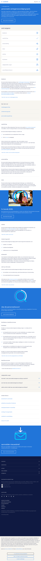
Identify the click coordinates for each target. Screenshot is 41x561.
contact (2, 468)
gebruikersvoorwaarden (6, 501)
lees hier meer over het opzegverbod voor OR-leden (12, 355)
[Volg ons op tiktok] (14, 496)
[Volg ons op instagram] (11, 496)
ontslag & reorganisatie (6, 411)
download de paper (7, 216)
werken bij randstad (5, 500)
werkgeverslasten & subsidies (8, 407)
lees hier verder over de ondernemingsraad (10, 152)
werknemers (3, 464)
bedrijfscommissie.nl (16, 368)
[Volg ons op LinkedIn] (2, 496)
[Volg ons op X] (9, 496)
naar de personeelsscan (8, 314)
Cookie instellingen (20, 558)
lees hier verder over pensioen (8, 284)
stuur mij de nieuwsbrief (8, 451)
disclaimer (3, 506)
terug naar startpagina (8, 20)
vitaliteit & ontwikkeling (6, 416)
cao (19, 228)
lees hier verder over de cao (7, 234)
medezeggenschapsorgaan (24, 82)
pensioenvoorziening (13, 279)
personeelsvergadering (6, 115)
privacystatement (4, 503)
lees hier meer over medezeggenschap (10, 97)
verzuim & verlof (5, 420)
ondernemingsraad (5, 111)
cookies (2, 505)
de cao (6, 137)
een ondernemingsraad (30, 127)
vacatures (3, 461)
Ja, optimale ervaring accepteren (20, 553)
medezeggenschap (5, 6)
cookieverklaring (19, 548)
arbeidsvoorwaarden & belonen (8, 403)
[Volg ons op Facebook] (4, 496)
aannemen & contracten (6, 398)
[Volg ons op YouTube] (7, 496)
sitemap (3, 508)
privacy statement (8, 548)
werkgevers (3, 473)
